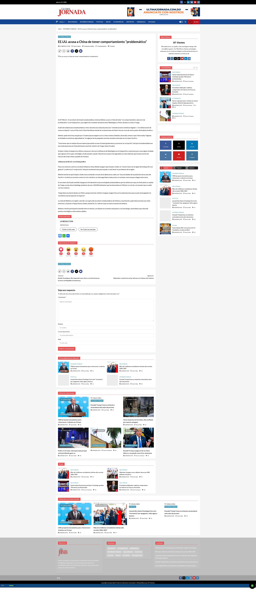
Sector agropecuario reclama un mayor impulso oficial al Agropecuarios (165, 89)
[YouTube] (182, 58)
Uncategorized (137, 555)
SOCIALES (151, 22)
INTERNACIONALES (86, 22)
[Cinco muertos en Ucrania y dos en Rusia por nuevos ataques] (138, 407)
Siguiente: (133, 277)
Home (62, 22)
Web (59, 339)
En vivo (196, 22)
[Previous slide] (194, 67)
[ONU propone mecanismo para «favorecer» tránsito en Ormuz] (73, 407)
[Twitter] (184, 2)
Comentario (62, 297)
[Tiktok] (178, 58)
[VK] (191, 2)
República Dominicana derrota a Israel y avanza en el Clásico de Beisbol (165, 115)
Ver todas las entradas (88, 229)
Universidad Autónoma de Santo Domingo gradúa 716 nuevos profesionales (63, 486)
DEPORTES (130, 22)
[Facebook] (181, 2)
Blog (58, 578)
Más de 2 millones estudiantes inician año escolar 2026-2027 (112, 367)
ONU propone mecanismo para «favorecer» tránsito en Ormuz (63, 367)
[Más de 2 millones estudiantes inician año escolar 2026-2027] (110, 514)
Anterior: (79, 278)
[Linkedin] (188, 2)
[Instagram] (198, 2)
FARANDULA (141, 22)
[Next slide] (197, 67)
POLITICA (99, 22)
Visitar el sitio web (68, 229)
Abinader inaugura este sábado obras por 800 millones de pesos (112, 473)
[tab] (166, 167)
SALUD (108, 22)
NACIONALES (72, 22)
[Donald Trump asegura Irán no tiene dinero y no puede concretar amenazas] (138, 438)
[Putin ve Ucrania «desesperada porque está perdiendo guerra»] (73, 438)
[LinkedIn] (185, 58)
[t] (175, 58)
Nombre (60, 324)
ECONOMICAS (118, 22)
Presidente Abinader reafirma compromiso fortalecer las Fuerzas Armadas (112, 486)
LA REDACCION (65, 46)
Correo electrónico (64, 331)
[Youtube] (195, 2)
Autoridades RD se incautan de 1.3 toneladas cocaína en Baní (165, 228)
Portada (174, 225)
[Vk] (189, 58)
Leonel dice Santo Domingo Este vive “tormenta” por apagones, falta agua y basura (63, 380)
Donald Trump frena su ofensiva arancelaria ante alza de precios (112, 380)
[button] (57, 21)
